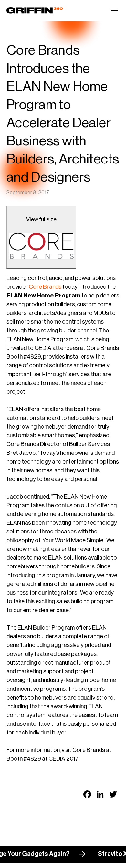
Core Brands (45, 287)
